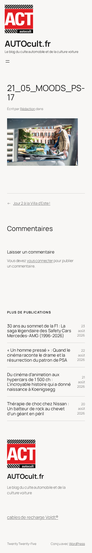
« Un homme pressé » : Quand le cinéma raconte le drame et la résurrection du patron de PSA (38, 355)
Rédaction (27, 108)
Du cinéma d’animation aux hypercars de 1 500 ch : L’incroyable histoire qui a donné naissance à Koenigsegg (39, 382)
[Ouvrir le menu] (7, 61)
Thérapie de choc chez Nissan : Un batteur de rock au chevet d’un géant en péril (38, 408)
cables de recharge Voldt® (32, 517)
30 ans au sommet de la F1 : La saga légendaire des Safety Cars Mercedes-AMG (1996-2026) (39, 330)
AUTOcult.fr (28, 43)
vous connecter (40, 260)
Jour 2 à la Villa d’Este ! (31, 203)
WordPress (77, 543)
